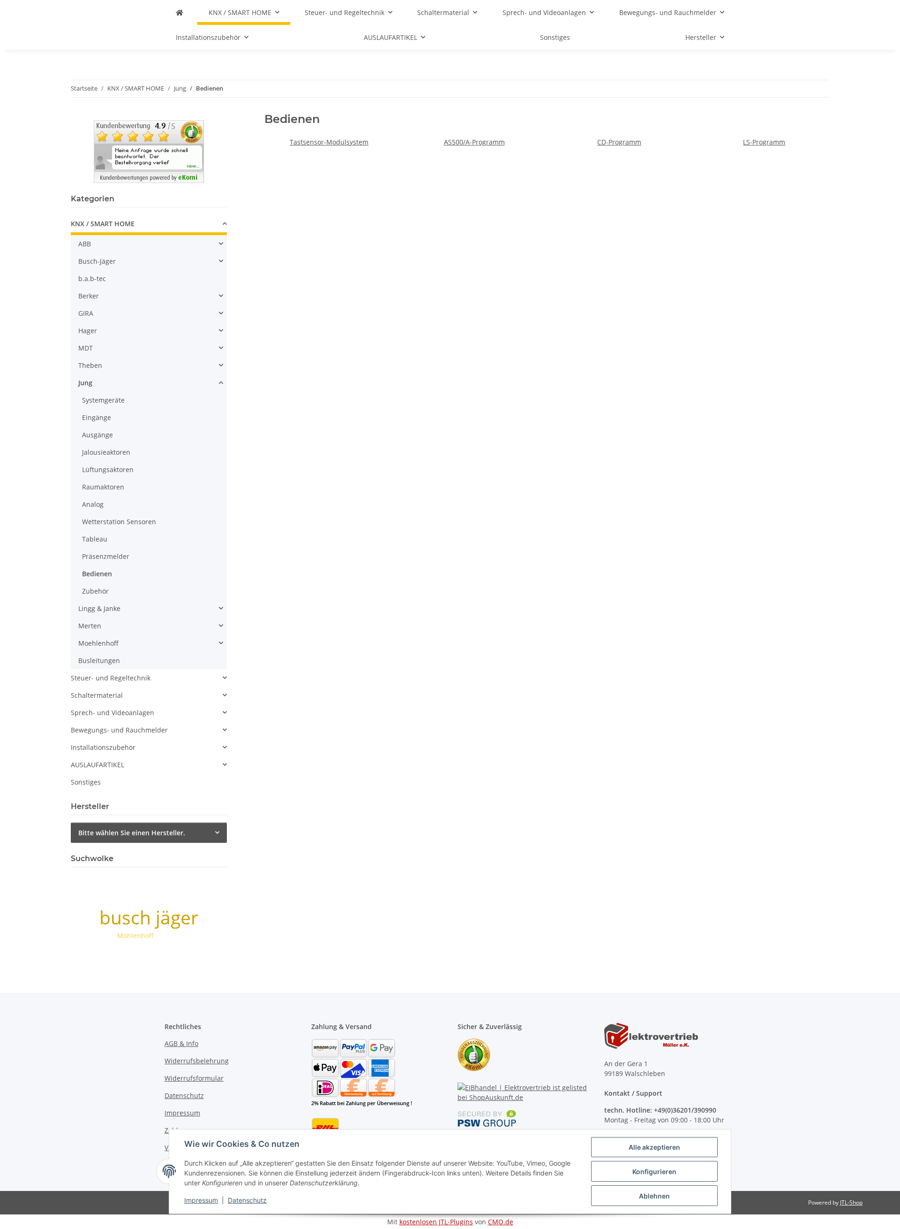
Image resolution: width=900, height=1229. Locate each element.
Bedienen (97, 573)
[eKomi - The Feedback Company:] (474, 1054)
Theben (90, 365)
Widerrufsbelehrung (197, 1060)
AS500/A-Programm (474, 141)
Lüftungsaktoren (108, 469)
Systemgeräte (103, 400)
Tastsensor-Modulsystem (329, 141)
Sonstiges (86, 782)
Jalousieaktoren (106, 452)
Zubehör (95, 591)
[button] (149, 225)
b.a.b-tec (92, 278)
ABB (84, 243)
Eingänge (96, 417)
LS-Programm (764, 141)
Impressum (201, 1200)
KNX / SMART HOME (103, 223)
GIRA (85, 313)
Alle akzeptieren (654, 1147)
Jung (85, 382)
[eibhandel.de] (180, 12)
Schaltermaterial (97, 695)
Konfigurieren (654, 1172)
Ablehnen (654, 1196)
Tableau (94, 538)
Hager (87, 330)
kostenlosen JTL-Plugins (436, 1221)
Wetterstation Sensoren (119, 521)
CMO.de (500, 1221)
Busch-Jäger (97, 261)
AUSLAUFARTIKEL (97, 764)
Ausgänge (97, 434)
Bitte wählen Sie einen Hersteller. (131, 832)
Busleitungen (99, 660)
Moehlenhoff (98, 643)
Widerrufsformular (194, 1078)
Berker (88, 295)
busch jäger (148, 917)
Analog (93, 504)
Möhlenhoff (135, 935)
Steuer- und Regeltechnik (110, 677)
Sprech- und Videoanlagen (112, 712)
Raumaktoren (103, 486)
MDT (85, 348)
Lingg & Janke (99, 608)
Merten (89, 625)
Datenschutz (247, 1200)
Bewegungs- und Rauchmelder (119, 729)
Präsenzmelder (105, 556)
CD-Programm (619, 141)
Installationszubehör (103, 747)
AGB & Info (181, 1043)
